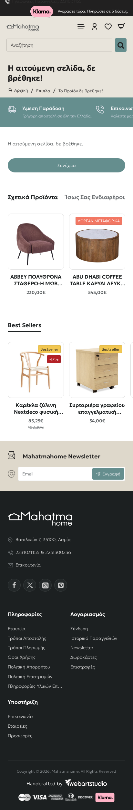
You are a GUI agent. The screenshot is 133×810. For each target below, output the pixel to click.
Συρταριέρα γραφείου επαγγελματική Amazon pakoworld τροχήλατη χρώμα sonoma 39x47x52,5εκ (97, 409)
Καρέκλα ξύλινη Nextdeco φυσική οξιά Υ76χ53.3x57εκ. (35, 409)
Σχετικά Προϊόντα (33, 197)
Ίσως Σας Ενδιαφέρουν (97, 197)
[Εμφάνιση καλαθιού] (121, 26)
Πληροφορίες (25, 614)
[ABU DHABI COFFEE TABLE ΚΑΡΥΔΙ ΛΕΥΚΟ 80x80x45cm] (97, 241)
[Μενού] (81, 26)
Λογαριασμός (87, 614)
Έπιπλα (43, 91)
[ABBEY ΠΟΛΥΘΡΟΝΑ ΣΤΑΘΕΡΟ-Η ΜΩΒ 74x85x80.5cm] (36, 241)
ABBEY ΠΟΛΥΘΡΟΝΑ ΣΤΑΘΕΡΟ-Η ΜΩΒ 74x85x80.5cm (35, 280)
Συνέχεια (66, 165)
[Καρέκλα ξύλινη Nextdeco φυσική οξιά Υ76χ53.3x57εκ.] (36, 370)
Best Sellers (24, 325)
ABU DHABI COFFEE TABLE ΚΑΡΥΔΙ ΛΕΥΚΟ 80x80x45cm (97, 280)
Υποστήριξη (23, 702)
